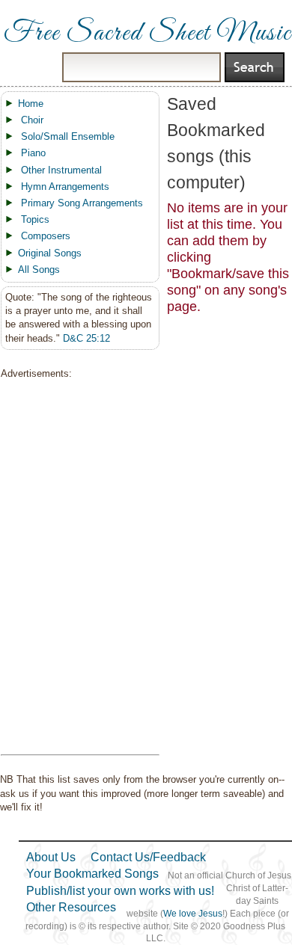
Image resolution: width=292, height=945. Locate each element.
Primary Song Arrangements (82, 203)
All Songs (39, 269)
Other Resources (71, 907)
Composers (45, 235)
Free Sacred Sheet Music (147, 33)
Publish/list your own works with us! (120, 890)
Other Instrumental (61, 170)
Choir (32, 120)
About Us (51, 857)
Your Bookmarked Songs (92, 873)
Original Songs (50, 253)
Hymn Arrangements (65, 186)
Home (30, 103)
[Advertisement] (75, 567)
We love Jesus (192, 913)
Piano (33, 152)
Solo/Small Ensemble (68, 136)
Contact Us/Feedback (148, 857)
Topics (35, 219)
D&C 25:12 (86, 338)
